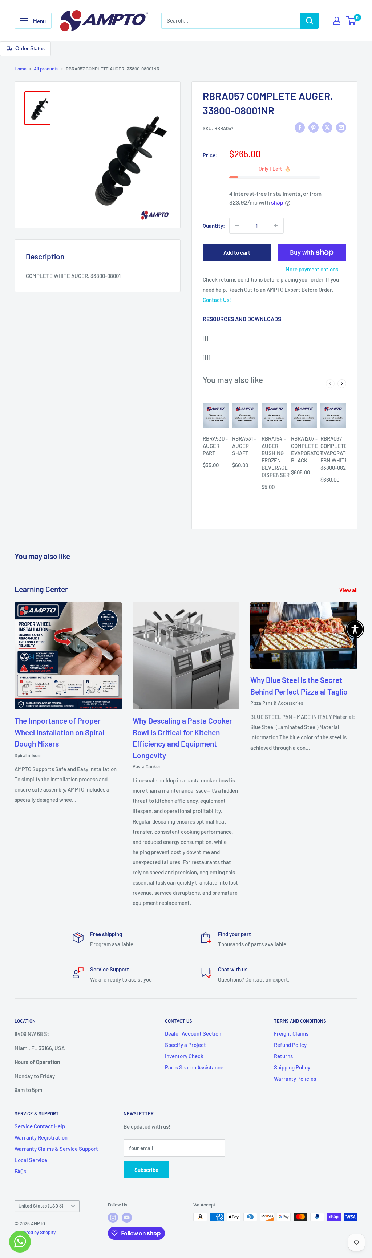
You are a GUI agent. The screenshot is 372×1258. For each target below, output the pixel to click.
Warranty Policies (295, 1078)
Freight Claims (291, 1033)
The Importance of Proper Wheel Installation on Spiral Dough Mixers (59, 732)
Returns (283, 1056)
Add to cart (236, 252)
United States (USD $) (41, 1206)
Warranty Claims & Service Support (56, 1148)
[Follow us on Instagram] (113, 1218)
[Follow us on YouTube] (127, 1218)
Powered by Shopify (35, 1232)
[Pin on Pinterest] (313, 127)
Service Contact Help (40, 1126)
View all (349, 590)
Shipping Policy (292, 1067)
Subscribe (146, 1169)
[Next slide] (341, 383)
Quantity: (214, 225)
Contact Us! (217, 299)
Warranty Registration (41, 1137)
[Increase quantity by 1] (275, 225)
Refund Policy (290, 1044)
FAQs (20, 1171)
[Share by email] (341, 127)
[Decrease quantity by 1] (237, 225)
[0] (351, 20)
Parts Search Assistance (194, 1067)
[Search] (309, 21)
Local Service (31, 1160)
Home (21, 69)
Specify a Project (185, 1044)
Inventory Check (184, 1056)
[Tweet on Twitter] (327, 127)
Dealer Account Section (193, 1033)
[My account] (336, 21)
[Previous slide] (330, 383)
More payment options (312, 269)
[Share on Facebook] (300, 127)
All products (46, 69)
